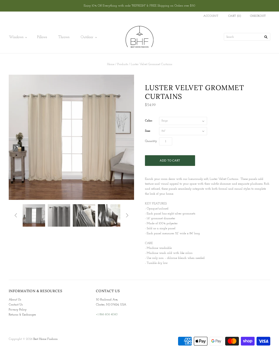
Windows (16, 37)
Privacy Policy (18, 309)
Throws (63, 37)
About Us (15, 299)
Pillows (42, 37)
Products (122, 64)
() (234, 16)
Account (210, 16)
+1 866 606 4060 (107, 314)
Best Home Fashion (45, 339)
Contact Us (16, 304)
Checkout (258, 16)
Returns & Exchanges (22, 314)
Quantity (151, 141)
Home (110, 64)
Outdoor (87, 37)
